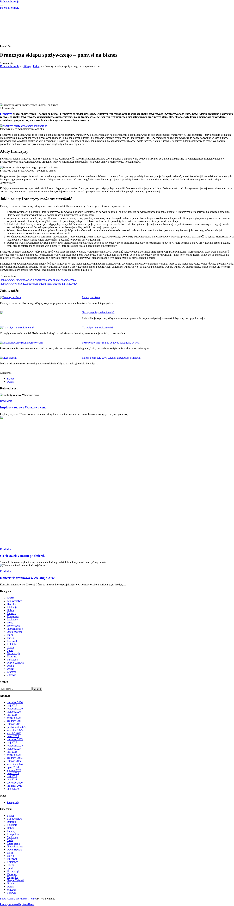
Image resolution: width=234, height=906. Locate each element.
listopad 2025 (14, 724)
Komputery (13, 616)
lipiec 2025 (13, 736)
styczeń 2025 (14, 754)
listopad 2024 (14, 761)
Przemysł (12, 641)
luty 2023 (12, 779)
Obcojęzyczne (14, 631)
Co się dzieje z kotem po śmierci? (23, 556)
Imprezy (11, 613)
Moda (10, 622)
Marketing (12, 619)
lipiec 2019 (13, 788)
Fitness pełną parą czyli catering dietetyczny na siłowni (111, 357)
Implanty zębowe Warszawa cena (23, 407)
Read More (6, 400)
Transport (12, 656)
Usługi (36, 66)
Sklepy (27, 66)
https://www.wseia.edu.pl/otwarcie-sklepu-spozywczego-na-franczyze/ (39, 283)
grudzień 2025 (14, 720)
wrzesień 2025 (15, 730)
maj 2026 (12, 705)
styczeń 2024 (14, 770)
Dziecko (11, 604)
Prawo (10, 637)
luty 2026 (12, 714)
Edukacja (12, 607)
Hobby (10, 610)
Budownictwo (14, 600)
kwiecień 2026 (15, 708)
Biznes (10, 597)
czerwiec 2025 (15, 739)
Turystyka (12, 659)
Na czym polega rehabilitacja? (98, 312)
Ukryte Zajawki (15, 662)
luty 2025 (12, 751)
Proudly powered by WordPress (17, 904)
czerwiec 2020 (15, 782)
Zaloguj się (13, 802)
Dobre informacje (9, 1)
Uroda (10, 665)
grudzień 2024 (14, 757)
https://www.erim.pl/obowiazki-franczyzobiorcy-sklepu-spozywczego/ (38, 279)
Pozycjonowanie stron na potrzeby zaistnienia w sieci (110, 342)
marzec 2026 (14, 711)
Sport (10, 650)
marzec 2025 (14, 748)
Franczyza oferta (91, 297)
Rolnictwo (12, 644)
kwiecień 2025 (15, 745)
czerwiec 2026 (15, 702)
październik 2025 (16, 727)
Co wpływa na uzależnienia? (97, 327)
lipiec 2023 (13, 773)
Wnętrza (11, 671)
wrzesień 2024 (15, 764)
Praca (10, 634)
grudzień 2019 (14, 785)
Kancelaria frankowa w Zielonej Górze (27, 578)
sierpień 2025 (14, 733)
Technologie (13, 653)
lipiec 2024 (13, 767)
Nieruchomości (15, 628)
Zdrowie (11, 675)
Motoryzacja (13, 625)
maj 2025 (12, 742)
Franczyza (6, 113)
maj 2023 (12, 776)
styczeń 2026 (14, 717)
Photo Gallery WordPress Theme (18, 898)
